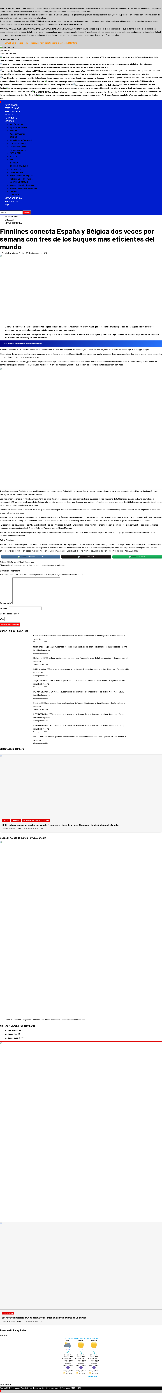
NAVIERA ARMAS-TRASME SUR (23, 188)
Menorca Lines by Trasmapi (21, 185)
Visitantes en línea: (13, 1030)
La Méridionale (16, 172)
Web (2, 619)
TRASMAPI (14, 195)
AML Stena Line (16, 124)
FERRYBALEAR (11, 105)
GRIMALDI (13, 163)
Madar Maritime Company (20, 175)
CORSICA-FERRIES (17, 143)
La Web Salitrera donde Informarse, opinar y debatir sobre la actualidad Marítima (41, 43)
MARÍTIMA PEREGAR (18, 182)
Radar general (5, 1384)
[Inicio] (0, 102)
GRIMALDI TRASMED (18, 166)
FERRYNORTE (11, 118)
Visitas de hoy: (11, 1034)
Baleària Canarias (17, 134)
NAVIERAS (9, 121)
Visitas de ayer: (12, 1038)
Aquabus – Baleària (18, 127)
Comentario (6, 603)
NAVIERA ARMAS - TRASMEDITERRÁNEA (36, 820)
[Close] (81, 3)
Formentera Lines (17, 150)
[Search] (0, 209)
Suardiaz (13, 192)
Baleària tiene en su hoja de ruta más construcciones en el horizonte (32, 565)
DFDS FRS (13, 156)
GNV (11, 159)
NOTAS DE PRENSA (13, 198)
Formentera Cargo (17, 147)
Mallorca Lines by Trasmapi (21, 179)
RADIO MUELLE (11, 201)
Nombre (4, 608)
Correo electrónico (9, 614)
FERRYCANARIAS (12, 111)
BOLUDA (13, 137)
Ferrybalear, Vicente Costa (13, 253)
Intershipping (15, 169)
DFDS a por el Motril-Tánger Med (17, 562)
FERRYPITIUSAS (12, 108)
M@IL (7, 204)
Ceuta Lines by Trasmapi (20, 140)
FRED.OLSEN (15, 153)
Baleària (13, 131)
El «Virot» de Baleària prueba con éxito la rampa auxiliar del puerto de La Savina (114, 74)
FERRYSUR (9, 115)
